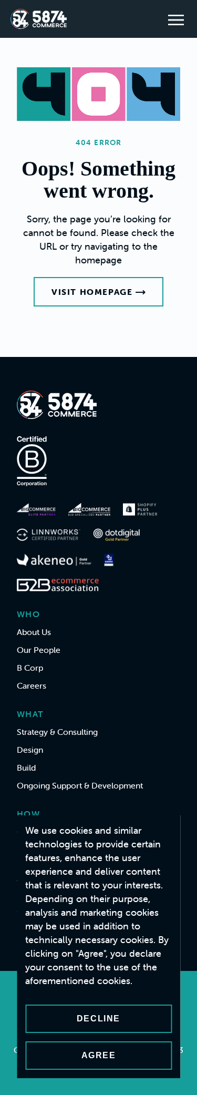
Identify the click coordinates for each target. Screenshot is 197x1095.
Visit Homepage (91, 291)
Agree (98, 1055)
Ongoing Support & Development (80, 785)
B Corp (30, 667)
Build (26, 767)
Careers (31, 685)
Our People (38, 649)
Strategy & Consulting (57, 731)
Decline (98, 1018)
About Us (34, 632)
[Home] (39, 19)
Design (30, 749)
